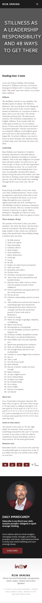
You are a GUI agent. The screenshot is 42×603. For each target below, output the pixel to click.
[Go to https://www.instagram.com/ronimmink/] (21, 567)
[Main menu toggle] (37, 4)
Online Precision (21, 594)
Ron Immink (11, 4)
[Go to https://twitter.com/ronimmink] (25, 567)
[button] (12, 551)
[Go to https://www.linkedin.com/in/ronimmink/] (17, 567)
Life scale (11, 90)
